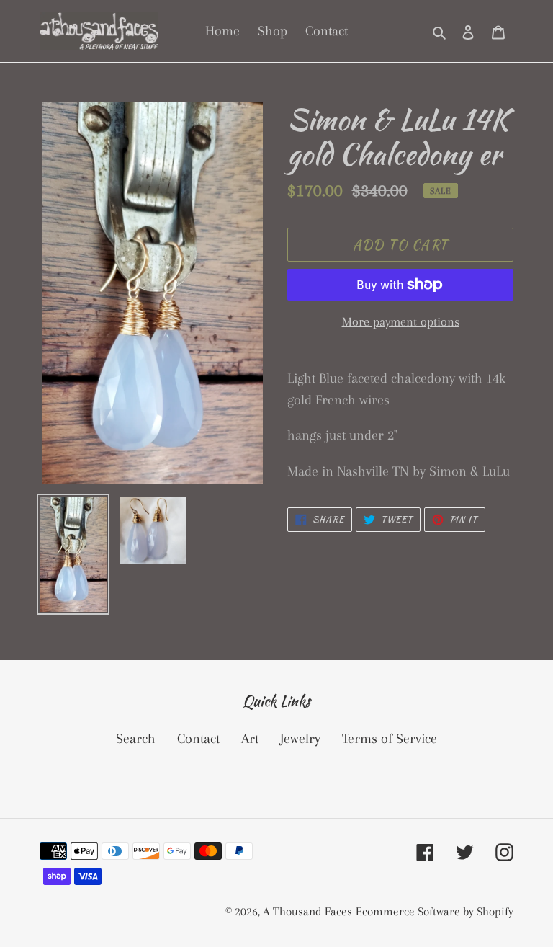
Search (136, 739)
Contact (198, 739)
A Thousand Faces (307, 911)
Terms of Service (389, 739)
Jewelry (300, 739)
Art (249, 739)
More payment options (400, 321)
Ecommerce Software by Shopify (434, 911)
